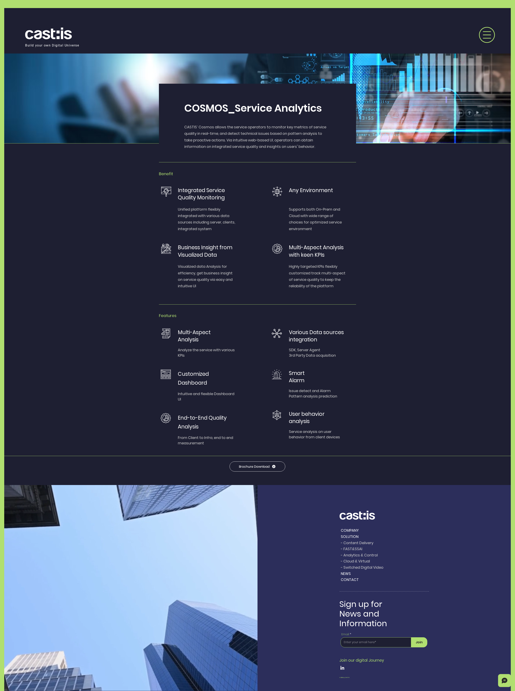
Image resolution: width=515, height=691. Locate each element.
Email (345, 634)
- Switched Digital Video (362, 567)
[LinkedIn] (342, 667)
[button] (487, 35)
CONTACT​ (350, 579)
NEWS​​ (346, 573)
